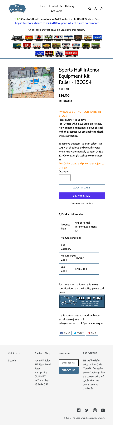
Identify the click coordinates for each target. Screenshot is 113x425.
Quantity (64, 171)
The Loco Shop (78, 418)
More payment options (81, 203)
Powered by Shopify (95, 418)
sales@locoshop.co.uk (70, 323)
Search (12, 360)
